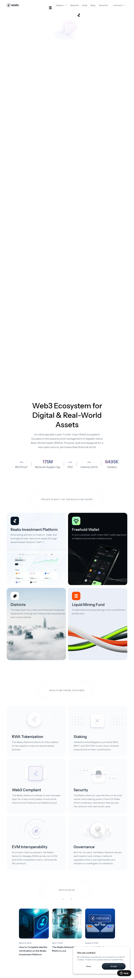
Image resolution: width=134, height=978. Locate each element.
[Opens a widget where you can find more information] (124, 973)
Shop (84, 5)
